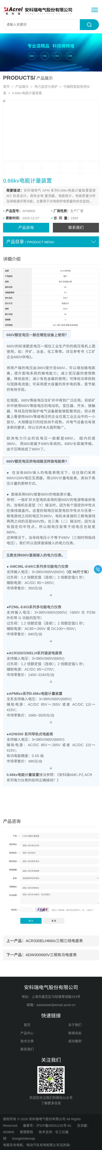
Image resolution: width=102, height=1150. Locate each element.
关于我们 (75, 1025)
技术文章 (27, 1041)
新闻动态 (75, 1033)
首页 (6, 86)
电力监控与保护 (46, 86)
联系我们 (76, 227)
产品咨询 (26, 227)
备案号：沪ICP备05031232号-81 (47, 1125)
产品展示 (22, 86)
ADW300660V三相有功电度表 (51, 955)
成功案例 (75, 1041)
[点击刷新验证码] (42, 909)
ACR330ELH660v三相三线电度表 (54, 941)
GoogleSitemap (23, 1138)
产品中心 (27, 1033)
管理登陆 (26, 1132)
